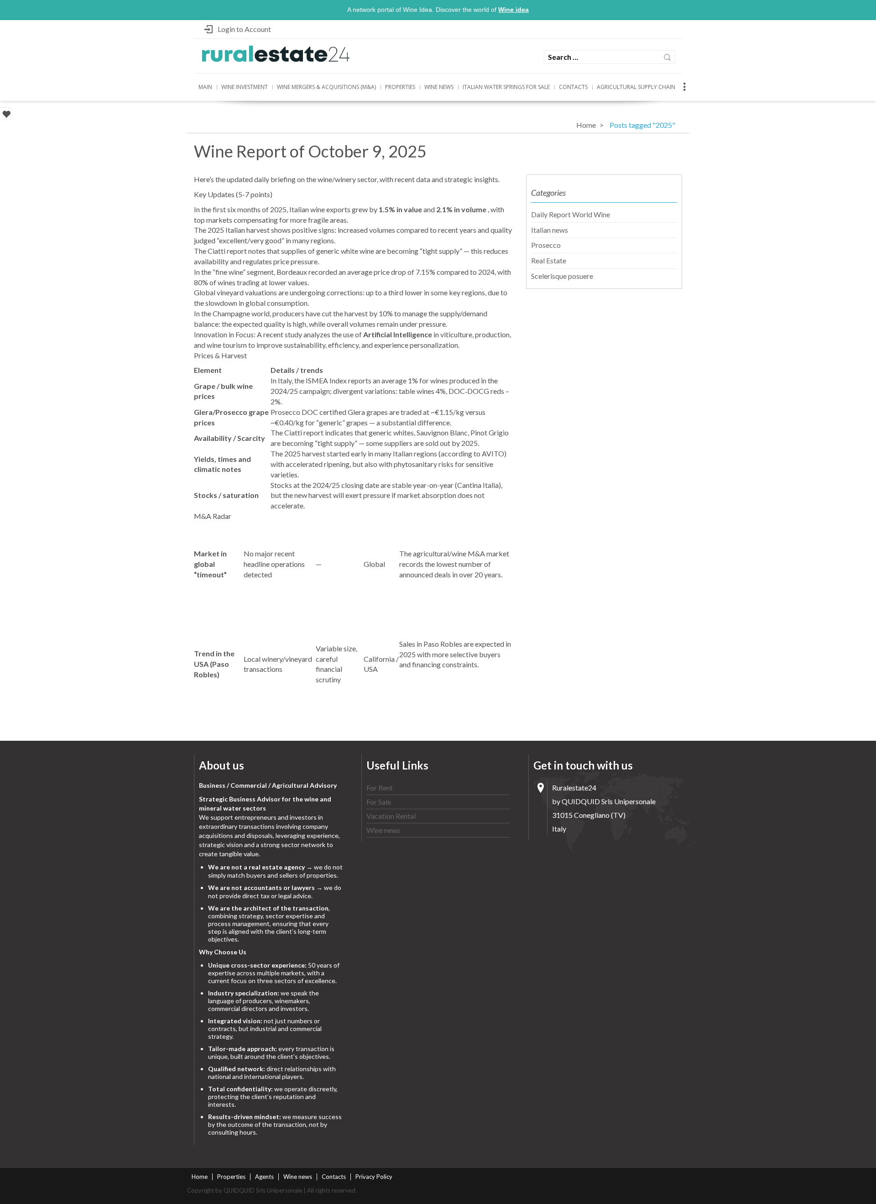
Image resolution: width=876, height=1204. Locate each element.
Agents (264, 1176)
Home (586, 124)
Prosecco (546, 245)
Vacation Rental (391, 815)
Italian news (549, 229)
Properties (400, 87)
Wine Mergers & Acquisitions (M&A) (326, 87)
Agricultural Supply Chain (636, 87)
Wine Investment (244, 87)
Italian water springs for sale (506, 87)
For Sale (378, 801)
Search (667, 57)
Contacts (573, 87)
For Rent (379, 787)
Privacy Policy (373, 1176)
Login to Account (244, 29)
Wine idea (513, 9)
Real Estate (548, 260)
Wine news (439, 87)
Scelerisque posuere (562, 276)
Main (205, 87)
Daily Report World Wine (570, 214)
